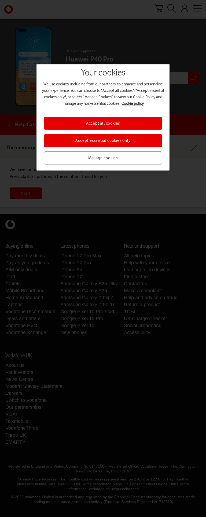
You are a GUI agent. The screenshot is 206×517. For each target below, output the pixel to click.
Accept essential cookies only (102, 140)
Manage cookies (103, 158)
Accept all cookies (103, 123)
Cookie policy (133, 103)
